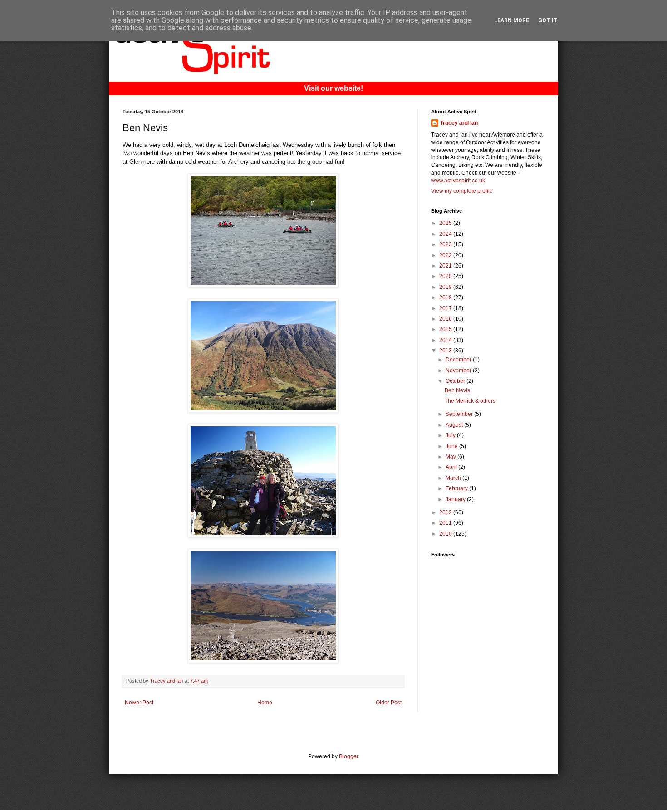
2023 (446, 244)
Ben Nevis (457, 390)
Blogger (348, 756)
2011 (446, 523)
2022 (446, 255)
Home (264, 702)
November (459, 370)
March (454, 478)
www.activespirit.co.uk (458, 180)
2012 (446, 512)
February (457, 488)
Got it (548, 20)
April (452, 467)
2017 (446, 308)
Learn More (511, 20)
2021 (446, 266)
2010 (446, 534)
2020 (446, 276)
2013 (446, 350)
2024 (446, 234)
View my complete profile (462, 191)
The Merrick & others (470, 401)
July (451, 435)
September (460, 414)
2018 (446, 297)
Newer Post (139, 702)
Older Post (389, 702)
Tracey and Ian (459, 123)
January (456, 499)
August (455, 425)
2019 (446, 287)
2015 (446, 329)
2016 (446, 319)
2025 (446, 223)
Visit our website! (333, 88)
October (456, 381)
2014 (446, 340)
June (452, 446)
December (459, 359)
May (451, 457)
